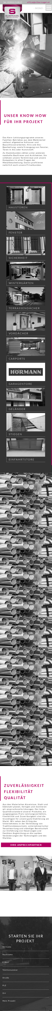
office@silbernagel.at (38, 2)
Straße (6, 978)
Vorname (7, 947)
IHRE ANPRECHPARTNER (26, 844)
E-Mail (6, 962)
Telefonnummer (10, 970)
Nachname (8, 954)
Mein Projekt (9, 1001)
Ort (4, 993)
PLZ (4, 985)
